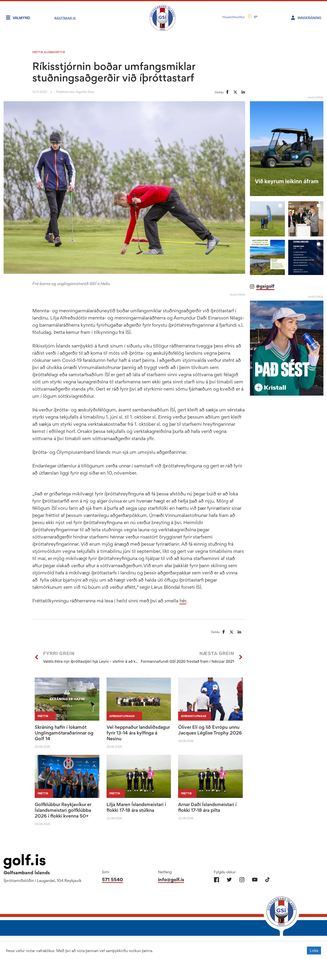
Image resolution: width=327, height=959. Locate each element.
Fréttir (37, 52)
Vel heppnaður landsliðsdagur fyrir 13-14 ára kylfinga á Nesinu (138, 732)
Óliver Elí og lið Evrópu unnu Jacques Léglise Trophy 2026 (210, 730)
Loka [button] (314, 950)
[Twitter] (229, 879)
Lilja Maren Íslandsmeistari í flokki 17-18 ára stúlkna (136, 807)
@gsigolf (265, 286)
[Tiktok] (267, 879)
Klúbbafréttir (54, 52)
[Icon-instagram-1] (242, 879)
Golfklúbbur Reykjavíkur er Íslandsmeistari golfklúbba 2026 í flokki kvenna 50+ (63, 810)
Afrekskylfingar (122, 716)
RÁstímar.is (65, 18)
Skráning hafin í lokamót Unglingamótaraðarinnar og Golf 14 (64, 732)
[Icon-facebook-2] (216, 879)
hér (183, 601)
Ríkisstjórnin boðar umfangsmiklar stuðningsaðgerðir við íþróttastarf (113, 72)
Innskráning (309, 18)
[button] (267, 218)
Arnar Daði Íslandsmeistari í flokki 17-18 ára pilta (207, 807)
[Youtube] (254, 879)
